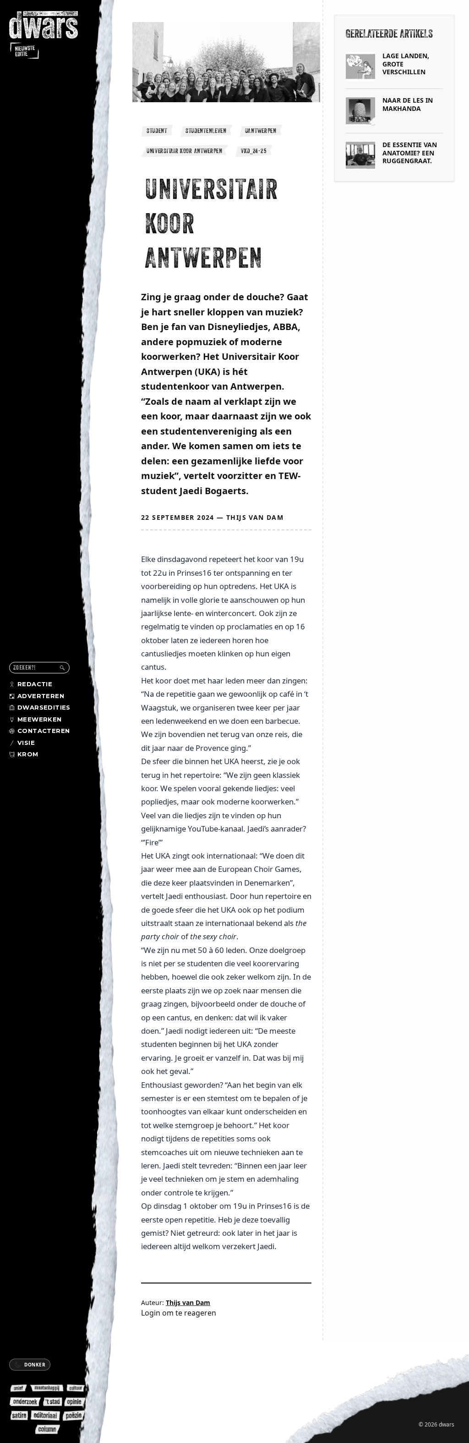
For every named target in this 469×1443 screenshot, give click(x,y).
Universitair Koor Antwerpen (185, 151)
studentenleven (206, 131)
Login (150, 1313)
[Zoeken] (62, 668)
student (157, 131)
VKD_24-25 (254, 151)
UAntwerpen (261, 131)
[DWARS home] (49, 36)
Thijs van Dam (255, 517)
